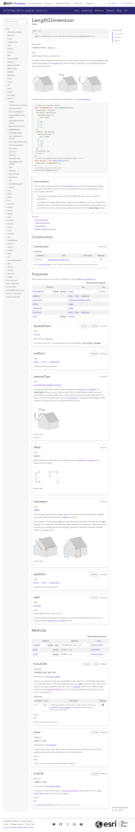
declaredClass (38, 291)
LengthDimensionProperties (58, 260)
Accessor (51, 47)
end (106, 60)
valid (35, 316)
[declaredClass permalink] (52, 326)
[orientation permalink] (49, 502)
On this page (117, 30)
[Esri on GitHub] (60, 824)
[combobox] (16, 22)
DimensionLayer (40, 226)
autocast (94, 353)
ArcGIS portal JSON (70, 790)
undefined (85, 296)
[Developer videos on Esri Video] (74, 824)
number (71, 304)
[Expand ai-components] (5, 287)
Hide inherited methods (96, 636)
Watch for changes (84, 279)
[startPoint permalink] (47, 574)
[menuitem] (76, 10)
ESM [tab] (34, 31)
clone (35, 649)
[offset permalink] (42, 447)
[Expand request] (6, 92)
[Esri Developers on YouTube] (81, 824)
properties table (44, 264)
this (35, 759)
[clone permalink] (42, 732)
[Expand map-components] (5, 280)
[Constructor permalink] (50, 247)
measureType (37, 300)
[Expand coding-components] (5, 297)
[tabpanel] (70, 37)
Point (70, 296)
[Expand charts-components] (5, 283)
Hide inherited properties (96, 282)
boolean (71, 316)
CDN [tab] (39, 31)
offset (35, 304)
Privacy (5, 824)
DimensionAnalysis (83, 99)
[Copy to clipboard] (106, 35)
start (99, 60)
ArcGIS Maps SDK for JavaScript (19, 10)
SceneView (69, 186)
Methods (117, 40)
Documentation (35, 3)
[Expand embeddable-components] (5, 290)
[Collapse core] (5, 29)
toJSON (35, 654)
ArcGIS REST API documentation (60, 707)
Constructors (118, 34)
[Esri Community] (53, 824)
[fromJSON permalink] (48, 664)
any (45, 705)
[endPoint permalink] (46, 354)
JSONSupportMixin (96, 645)
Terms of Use (29, 824)
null (77, 296)
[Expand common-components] (5, 293)
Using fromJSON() (54, 689)
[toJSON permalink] (45, 774)
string (71, 291)
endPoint (36, 296)
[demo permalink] (54, 237)
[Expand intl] (6, 85)
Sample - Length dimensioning (45, 229)
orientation (37, 308)
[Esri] (111, 824)
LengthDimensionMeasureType (79, 300)
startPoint (37, 312)
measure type (57, 63)
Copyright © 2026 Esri (11, 821)
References (41, 10)
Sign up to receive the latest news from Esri (18, 827)
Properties (117, 37)
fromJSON (36, 645)
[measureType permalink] (52, 377)
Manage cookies (16, 824)
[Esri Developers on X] (67, 824)
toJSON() (76, 686)
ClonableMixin (95, 649)
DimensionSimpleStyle (42, 223)
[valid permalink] (41, 597)
